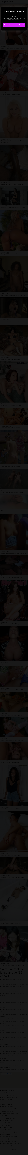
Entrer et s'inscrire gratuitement (14, 25)
